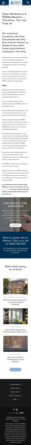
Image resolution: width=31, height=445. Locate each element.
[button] (16, 225)
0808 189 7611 (17, 243)
